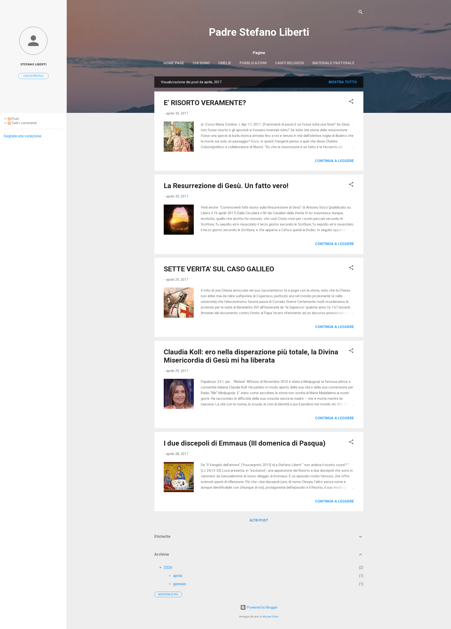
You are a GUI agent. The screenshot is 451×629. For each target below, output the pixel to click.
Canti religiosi (289, 63)
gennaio (179, 584)
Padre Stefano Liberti (259, 32)
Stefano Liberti (33, 64)
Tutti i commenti (24, 123)
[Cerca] (360, 13)
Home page (173, 63)
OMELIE (224, 63)
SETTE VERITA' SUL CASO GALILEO (219, 269)
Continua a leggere (334, 161)
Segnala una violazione (22, 136)
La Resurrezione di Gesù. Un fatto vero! (226, 186)
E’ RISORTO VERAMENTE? (205, 103)
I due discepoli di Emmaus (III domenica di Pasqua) (245, 443)
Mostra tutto (343, 82)
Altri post (258, 520)
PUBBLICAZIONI (253, 63)
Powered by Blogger (262, 607)
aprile (177, 576)
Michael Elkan (271, 616)
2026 (168, 567)
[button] (351, 102)
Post (15, 119)
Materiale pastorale (333, 63)
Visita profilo (33, 76)
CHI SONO (201, 63)
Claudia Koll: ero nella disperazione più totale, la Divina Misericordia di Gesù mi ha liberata (251, 356)
